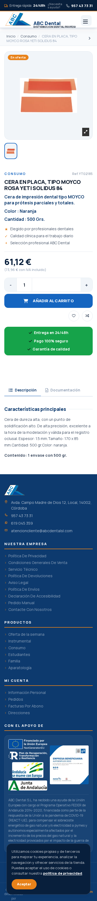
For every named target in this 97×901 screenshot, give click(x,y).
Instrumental (19, 641)
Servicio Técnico (23, 569)
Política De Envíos (24, 589)
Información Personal (27, 692)
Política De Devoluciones (30, 575)
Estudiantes (19, 654)
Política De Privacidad (27, 555)
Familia (14, 661)
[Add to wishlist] (73, 316)
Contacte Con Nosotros (30, 609)
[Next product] (89, 38)
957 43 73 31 (22, 515)
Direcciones (19, 712)
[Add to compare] (87, 316)
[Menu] (86, 20)
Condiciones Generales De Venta (37, 562)
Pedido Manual (21, 602)
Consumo (17, 647)
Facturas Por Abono (25, 706)
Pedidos (15, 699)
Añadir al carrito (53, 301)
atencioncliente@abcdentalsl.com (41, 530)
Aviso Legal (18, 582)
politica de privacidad (62, 873)
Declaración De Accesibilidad (34, 596)
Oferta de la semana (26, 634)
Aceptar (24, 884)
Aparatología (20, 667)
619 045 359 (22, 523)
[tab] (22, 391)
